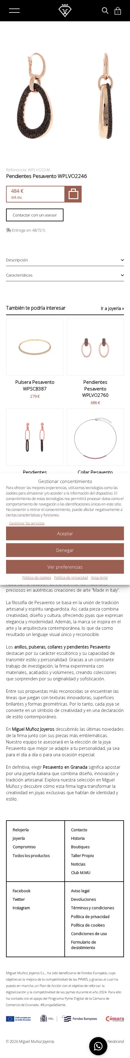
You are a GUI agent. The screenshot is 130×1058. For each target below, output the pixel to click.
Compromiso (24, 846)
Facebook (21, 890)
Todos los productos (31, 855)
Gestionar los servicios (26, 523)
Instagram (21, 907)
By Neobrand (113, 1041)
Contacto (79, 829)
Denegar (65, 550)
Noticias (78, 864)
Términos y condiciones (92, 907)
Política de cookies (36, 577)
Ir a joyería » (112, 308)
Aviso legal (99, 577)
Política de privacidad (71, 577)
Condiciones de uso (89, 933)
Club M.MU (80, 872)
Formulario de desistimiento (83, 944)
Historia (78, 838)
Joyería (19, 838)
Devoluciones (83, 899)
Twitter (19, 899)
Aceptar (65, 533)
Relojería (21, 829)
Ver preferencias (65, 567)
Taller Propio (82, 855)
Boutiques (80, 846)
